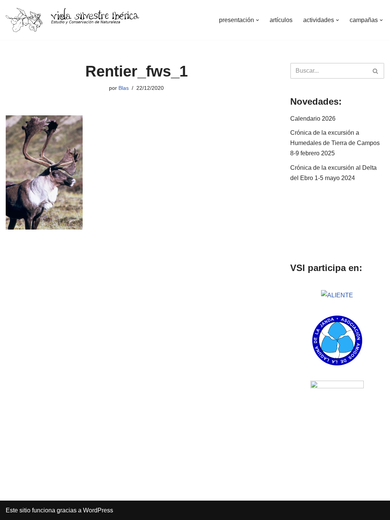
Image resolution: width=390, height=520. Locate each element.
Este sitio (18, 510)
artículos (281, 20)
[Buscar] (375, 71)
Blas (123, 88)
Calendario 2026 (313, 118)
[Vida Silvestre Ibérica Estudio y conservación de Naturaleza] (72, 20)
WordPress (98, 510)
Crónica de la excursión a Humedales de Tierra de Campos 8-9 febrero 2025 (335, 142)
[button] (257, 20)
